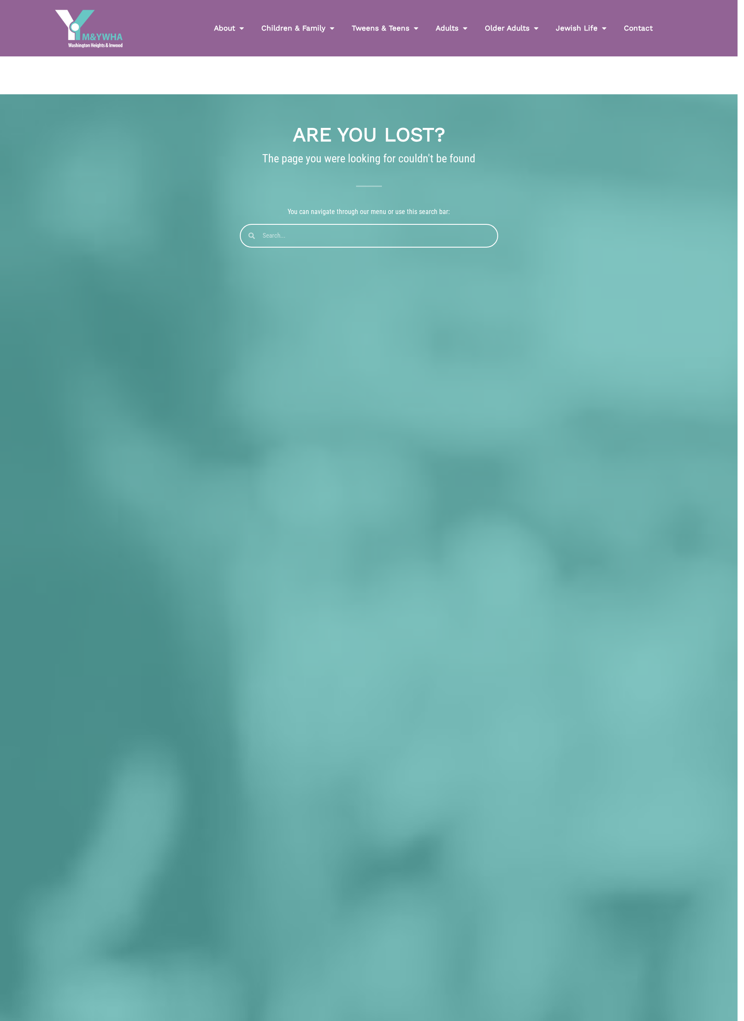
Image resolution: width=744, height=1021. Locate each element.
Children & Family (293, 28)
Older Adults (507, 28)
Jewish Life (577, 28)
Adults (447, 28)
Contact (638, 28)
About (224, 28)
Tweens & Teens (380, 28)
